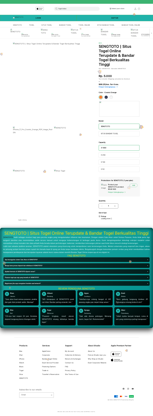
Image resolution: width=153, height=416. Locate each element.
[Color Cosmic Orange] (101, 97)
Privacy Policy (70, 370)
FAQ (66, 366)
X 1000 (103, 148)
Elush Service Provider (50, 363)
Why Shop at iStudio (95, 359)
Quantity (102, 201)
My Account (69, 351)
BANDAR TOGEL (65, 25)
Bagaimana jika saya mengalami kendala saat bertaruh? (76, 283)
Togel (21, 370)
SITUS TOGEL (46, 25)
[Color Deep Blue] (106, 97)
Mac (20, 351)
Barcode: (114, 68)
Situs (21, 374)
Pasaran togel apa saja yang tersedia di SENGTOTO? (76, 277)
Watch (21, 363)
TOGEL (31, 25)
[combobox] (77, 9)
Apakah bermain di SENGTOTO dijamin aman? (76, 271)
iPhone (21, 359)
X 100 (103, 162)
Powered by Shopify (127, 400)
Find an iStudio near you (97, 355)
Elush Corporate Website (97, 363)
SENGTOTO (17, 25)
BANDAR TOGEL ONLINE (131, 25)
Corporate (46, 355)
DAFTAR (114, 18)
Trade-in (45, 370)
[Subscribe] (51, 395)
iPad (20, 355)
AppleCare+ (46, 351)
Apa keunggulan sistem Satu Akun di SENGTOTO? (76, 259)
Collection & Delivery (73, 355)
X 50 (102, 169)
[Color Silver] (111, 97)
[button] (17, 25)
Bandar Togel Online (49, 359)
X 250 (103, 155)
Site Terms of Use (71, 374)
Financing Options (49, 366)
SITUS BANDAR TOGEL (105, 25)
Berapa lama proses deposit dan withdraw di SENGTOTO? (76, 265)
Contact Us (69, 363)
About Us (91, 351)
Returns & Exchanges (73, 359)
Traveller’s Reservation (50, 374)
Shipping (111, 79)
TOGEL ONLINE (84, 25)
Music (21, 366)
